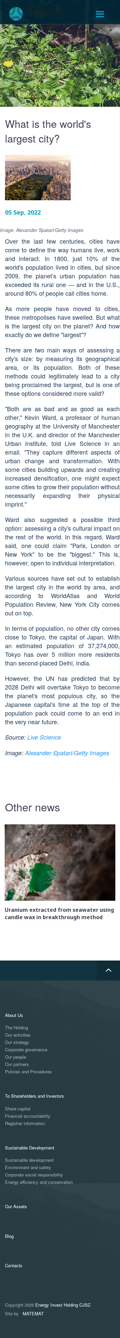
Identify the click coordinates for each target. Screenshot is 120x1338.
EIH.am (44, 14)
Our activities (18, 1035)
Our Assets (16, 1206)
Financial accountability (27, 1116)
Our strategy (17, 1042)
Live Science (44, 737)
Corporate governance (26, 1050)
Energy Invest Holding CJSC (63, 1305)
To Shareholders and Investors (34, 1096)
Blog (9, 1236)
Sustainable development (29, 1160)
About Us (14, 1015)
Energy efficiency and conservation (39, 1182)
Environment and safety (28, 1167)
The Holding (16, 1028)
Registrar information (25, 1123)
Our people (15, 1057)
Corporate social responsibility (34, 1175)
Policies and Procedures (28, 1072)
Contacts (13, 1265)
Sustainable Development (29, 1147)
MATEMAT (33, 1313)
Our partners (17, 1064)
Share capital (17, 1109)
